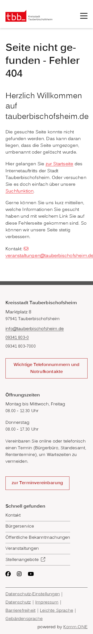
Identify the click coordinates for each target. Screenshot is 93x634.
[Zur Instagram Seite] (19, 574)
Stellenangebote (22, 560)
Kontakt (13, 515)
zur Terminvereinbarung (37, 483)
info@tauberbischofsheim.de (34, 329)
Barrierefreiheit (20, 611)
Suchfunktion (19, 191)
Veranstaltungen (22, 548)
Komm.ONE (75, 627)
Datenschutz (18, 602)
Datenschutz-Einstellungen (32, 594)
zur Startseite (59, 164)
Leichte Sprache (56, 611)
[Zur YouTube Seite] (31, 574)
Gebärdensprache (24, 619)
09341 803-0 (17, 338)
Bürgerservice (19, 526)
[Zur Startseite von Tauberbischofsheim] (29, 16)
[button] (84, 16)
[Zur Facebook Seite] (8, 574)
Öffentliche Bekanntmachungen (37, 538)
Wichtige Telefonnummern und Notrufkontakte (46, 368)
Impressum (47, 602)
